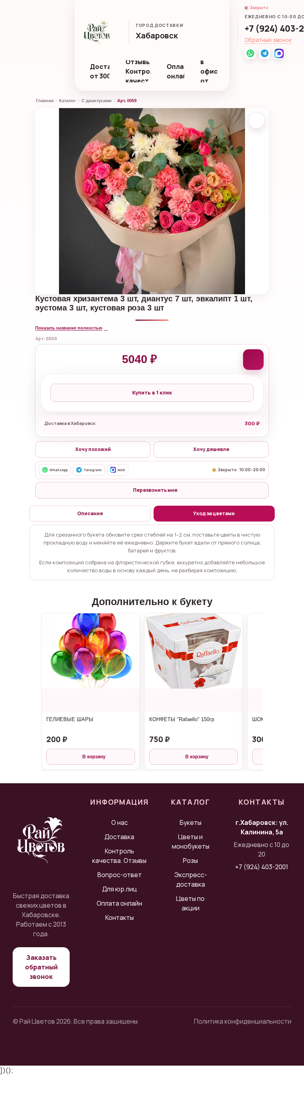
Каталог (67, 100)
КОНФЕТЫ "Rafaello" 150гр (181, 719)
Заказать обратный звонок (41, 967)
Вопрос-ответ (119, 874)
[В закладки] (256, 120)
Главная (44, 100)
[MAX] (279, 53)
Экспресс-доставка (190, 879)
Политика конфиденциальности (242, 1021)
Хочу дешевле (211, 449)
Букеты (190, 822)
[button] (161, 36)
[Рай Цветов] (96, 32)
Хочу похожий (93, 449)
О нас (119, 822)
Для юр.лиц (119, 889)
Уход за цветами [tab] (214, 513)
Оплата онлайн (175, 71)
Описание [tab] (90, 513)
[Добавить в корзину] (253, 359)
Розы (190, 860)
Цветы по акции (190, 903)
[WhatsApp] (250, 53)
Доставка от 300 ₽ (100, 71)
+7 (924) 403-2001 (261, 866)
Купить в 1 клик (152, 392)
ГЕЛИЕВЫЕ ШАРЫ (69, 719)
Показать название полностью (68, 328)
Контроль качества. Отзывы (119, 856)
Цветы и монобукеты (190, 841)
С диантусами (97, 100)
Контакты (119, 917)
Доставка (119, 836)
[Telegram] (264, 53)
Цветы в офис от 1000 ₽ (211, 71)
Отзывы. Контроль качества (138, 71)
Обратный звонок (268, 40)
